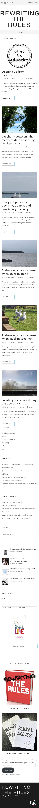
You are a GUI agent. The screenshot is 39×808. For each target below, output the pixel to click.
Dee (3, 518)
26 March (21, 277)
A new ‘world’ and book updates (12, 480)
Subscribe (8, 770)
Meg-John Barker (9, 79)
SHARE (30, 79)
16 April (21, 79)
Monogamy (5, 443)
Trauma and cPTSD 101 (15, 505)
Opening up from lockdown (13, 73)
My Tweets (5, 599)
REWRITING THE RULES (16, 789)
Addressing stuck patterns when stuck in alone (19, 272)
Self (3, 446)
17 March (21, 407)
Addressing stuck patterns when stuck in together (19, 337)
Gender (4, 436)
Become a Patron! (33, 3)
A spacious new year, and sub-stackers (14, 477)
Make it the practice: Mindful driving (20, 515)
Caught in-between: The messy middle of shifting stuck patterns (18, 140)
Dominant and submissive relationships (23, 549)
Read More (8, 98)
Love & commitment (8, 439)
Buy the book (19, 646)
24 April (21, 212)
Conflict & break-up (8, 433)
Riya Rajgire (5, 509)
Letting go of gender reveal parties (18, 518)
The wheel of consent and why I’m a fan (23, 569)
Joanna (4, 515)
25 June (20, 147)
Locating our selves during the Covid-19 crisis (19, 401)
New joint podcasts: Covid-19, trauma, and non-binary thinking (16, 205)
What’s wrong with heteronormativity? (22, 579)
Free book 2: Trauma (16, 502)
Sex (3, 449)
